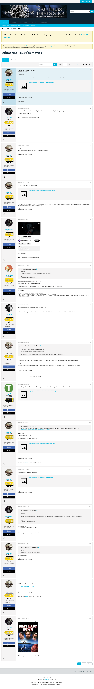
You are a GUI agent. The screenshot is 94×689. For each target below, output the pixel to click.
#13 (90, 544)
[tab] (5, 60)
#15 (90, 618)
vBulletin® (46, 679)
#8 (90, 342)
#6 (90, 265)
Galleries (43, 22)
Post (10, 97)
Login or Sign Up (85, 1)
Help (75, 671)
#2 (90, 108)
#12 (90, 506)
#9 (90, 384)
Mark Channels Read (15, 25)
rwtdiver (27, 376)
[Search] (92, 11)
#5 (90, 219)
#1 (90, 69)
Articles (13, 22)
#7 (90, 305)
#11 (90, 469)
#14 (90, 581)
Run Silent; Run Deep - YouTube (26, 586)
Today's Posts (5, 25)
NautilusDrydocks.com (28, 22)
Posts (5, 60)
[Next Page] (77, 64)
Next (89, 664)
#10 (90, 422)
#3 (90, 145)
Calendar (33, 25)
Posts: (5, 91)
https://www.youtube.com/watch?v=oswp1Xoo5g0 (42, 190)
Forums (4, 22)
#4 (90, 182)
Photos (26, 60)
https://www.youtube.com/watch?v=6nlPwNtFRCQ (42, 477)
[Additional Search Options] (89, 11)
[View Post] (37, 269)
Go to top (89, 671)
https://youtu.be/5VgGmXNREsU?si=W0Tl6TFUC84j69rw (43, 391)
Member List (26, 25)
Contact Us (81, 671)
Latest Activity (15, 60)
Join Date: (6, 89)
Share (9, 94)
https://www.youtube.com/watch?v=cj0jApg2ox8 (41, 82)
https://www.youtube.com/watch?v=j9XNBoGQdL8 (42, 443)
